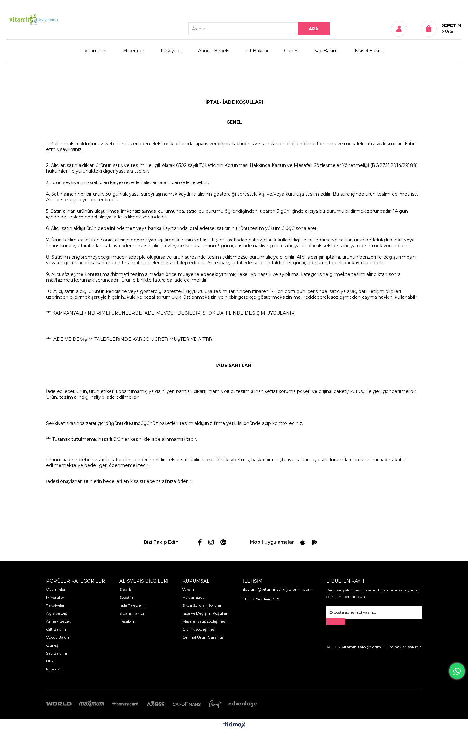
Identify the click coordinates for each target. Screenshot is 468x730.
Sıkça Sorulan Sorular (202, 605)
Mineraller (133, 51)
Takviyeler (171, 51)
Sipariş (125, 589)
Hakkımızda (193, 597)
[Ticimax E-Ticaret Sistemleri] (234, 725)
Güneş (291, 51)
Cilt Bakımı (256, 51)
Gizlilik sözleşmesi (198, 629)
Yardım (188, 589)
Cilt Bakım (56, 629)
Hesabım (127, 621)
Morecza (54, 669)
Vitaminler (95, 51)
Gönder (336, 621)
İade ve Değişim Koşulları (205, 613)
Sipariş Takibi (131, 613)
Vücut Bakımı (59, 637)
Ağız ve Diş (56, 613)
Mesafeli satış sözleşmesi (204, 621)
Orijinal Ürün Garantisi (203, 637)
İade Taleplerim (133, 605)
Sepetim (127, 597)
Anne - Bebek (213, 51)
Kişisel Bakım (369, 51)
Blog (50, 661)
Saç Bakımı (326, 51)
